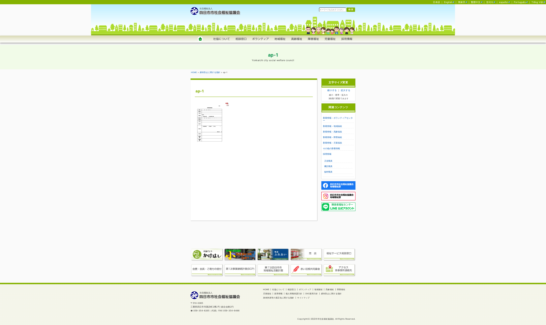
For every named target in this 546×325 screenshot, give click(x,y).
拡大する (345, 90)
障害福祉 (341, 289)
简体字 (461, 2)
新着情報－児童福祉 (332, 142)
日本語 (436, 2)
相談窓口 (292, 289)
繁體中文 (475, 2)
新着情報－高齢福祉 (332, 131)
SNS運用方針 (311, 293)
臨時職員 (328, 172)
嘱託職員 (328, 166)
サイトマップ (303, 297)
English (448, 2)
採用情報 (327, 154)
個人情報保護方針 (294, 293)
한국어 (489, 2)
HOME (266, 289)
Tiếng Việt (537, 2)
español (503, 2)
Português (520, 2)
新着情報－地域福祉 (332, 126)
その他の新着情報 (331, 148)
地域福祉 (318, 289)
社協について (278, 289)
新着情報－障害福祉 (332, 137)
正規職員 (328, 161)
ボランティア (305, 289)
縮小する (332, 90)
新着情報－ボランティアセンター (338, 119)
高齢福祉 (330, 289)
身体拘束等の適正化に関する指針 (278, 297)
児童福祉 (267, 293)
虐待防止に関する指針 (331, 293)
